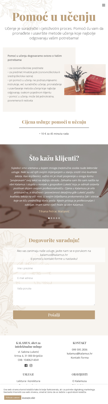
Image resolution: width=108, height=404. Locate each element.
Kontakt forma (80, 357)
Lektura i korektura (28, 381)
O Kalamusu (79, 381)
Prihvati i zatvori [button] (13, 397)
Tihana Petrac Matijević (54, 211)
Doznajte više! (28, 397)
